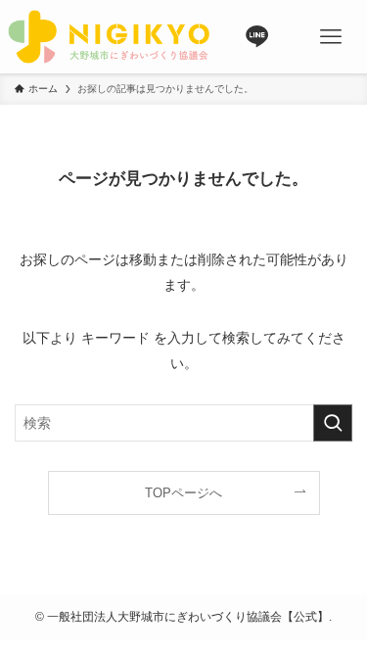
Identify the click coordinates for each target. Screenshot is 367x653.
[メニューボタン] (330, 36)
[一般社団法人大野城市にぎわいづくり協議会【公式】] (108, 36)
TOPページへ (183, 493)
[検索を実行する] (332, 423)
